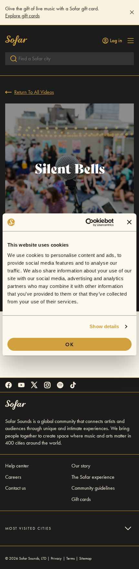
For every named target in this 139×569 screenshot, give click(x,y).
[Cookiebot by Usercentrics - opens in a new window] (86, 222)
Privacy (56, 558)
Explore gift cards (22, 15)
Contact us (15, 488)
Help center (17, 465)
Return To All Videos (34, 92)
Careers (13, 477)
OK (69, 344)
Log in (116, 40)
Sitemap (85, 558)
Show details (104, 326)
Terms (70, 558)
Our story (80, 465)
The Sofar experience (92, 477)
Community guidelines (93, 488)
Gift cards (81, 499)
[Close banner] (129, 222)
